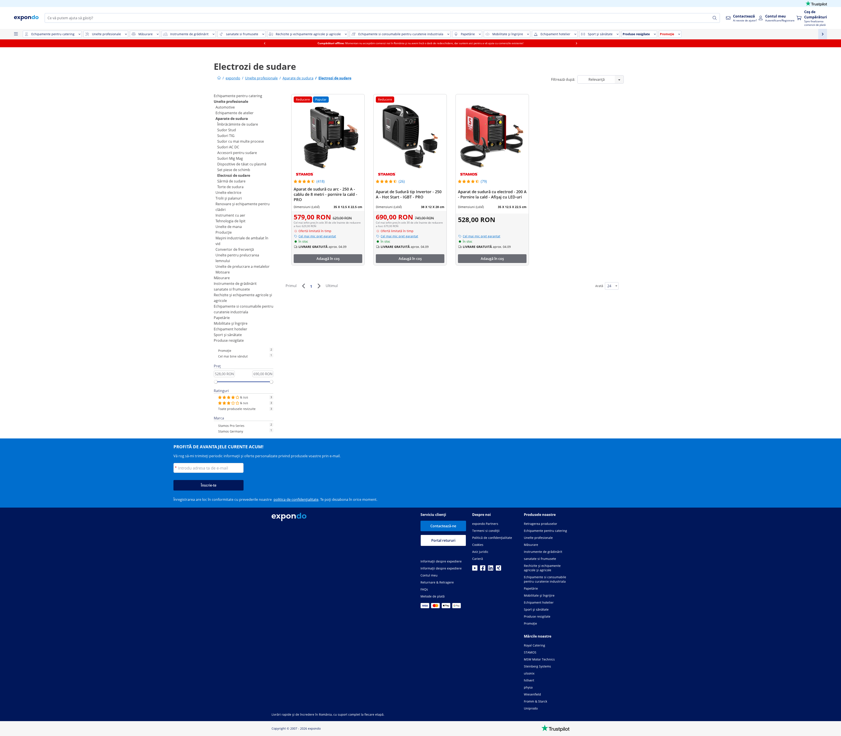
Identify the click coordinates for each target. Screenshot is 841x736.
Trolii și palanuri (229, 198)
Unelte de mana (229, 226)
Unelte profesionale (231, 101)
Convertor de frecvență (235, 249)
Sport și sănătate (228, 334)
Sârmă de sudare (231, 181)
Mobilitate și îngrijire (230, 323)
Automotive (225, 107)
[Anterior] (303, 286)
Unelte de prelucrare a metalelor (243, 266)
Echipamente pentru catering (238, 95)
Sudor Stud (226, 130)
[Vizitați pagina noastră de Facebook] (482, 569)
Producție (224, 232)
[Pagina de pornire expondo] (219, 78)
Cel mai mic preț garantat (317, 236)
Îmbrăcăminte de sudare (237, 124)
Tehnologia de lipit (231, 221)
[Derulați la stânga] (264, 43)
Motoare (223, 272)
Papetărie (222, 317)
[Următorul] (319, 286)
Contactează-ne (443, 526)
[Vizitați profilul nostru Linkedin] (490, 569)
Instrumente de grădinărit (235, 283)
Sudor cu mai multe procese (240, 141)
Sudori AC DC (228, 147)
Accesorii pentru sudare (237, 152)
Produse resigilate (229, 340)
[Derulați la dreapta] (576, 43)
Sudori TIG (226, 135)
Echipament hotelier (230, 329)
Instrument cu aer (230, 215)
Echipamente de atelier (235, 112)
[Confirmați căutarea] (714, 18)
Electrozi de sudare (233, 175)
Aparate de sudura (232, 118)
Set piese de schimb (233, 169)
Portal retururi (443, 540)
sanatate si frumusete (232, 289)
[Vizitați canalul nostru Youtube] (474, 569)
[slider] (215, 381)
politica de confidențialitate (296, 499)
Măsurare (222, 277)
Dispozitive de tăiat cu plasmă (241, 164)
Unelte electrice (228, 192)
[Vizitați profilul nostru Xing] (498, 569)
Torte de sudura (230, 186)
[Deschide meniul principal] (16, 34)
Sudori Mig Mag (230, 158)
